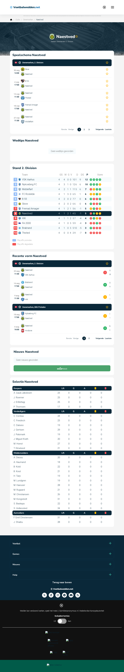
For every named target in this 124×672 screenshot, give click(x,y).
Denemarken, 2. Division (32, 63)
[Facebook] (52, 595)
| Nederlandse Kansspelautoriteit (91, 611)
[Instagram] (58, 595)
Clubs (17, 20)
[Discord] (72, 595)
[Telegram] (65, 595)
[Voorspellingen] (78, 595)
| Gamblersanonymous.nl (68, 611)
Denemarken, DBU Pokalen (34, 307)
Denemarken (28, 20)
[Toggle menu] (112, 7)
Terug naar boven (62, 582)
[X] (45, 595)
